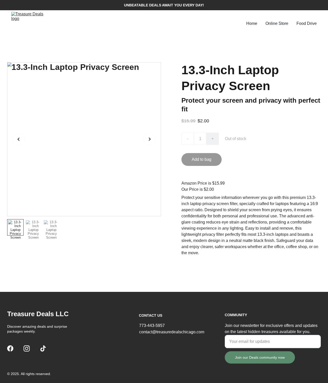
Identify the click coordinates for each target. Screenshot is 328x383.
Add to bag (201, 159)
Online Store (276, 23)
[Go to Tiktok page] (43, 348)
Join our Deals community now (260, 357)
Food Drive (306, 23)
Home (251, 23)
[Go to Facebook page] (10, 348)
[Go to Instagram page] (27, 348)
